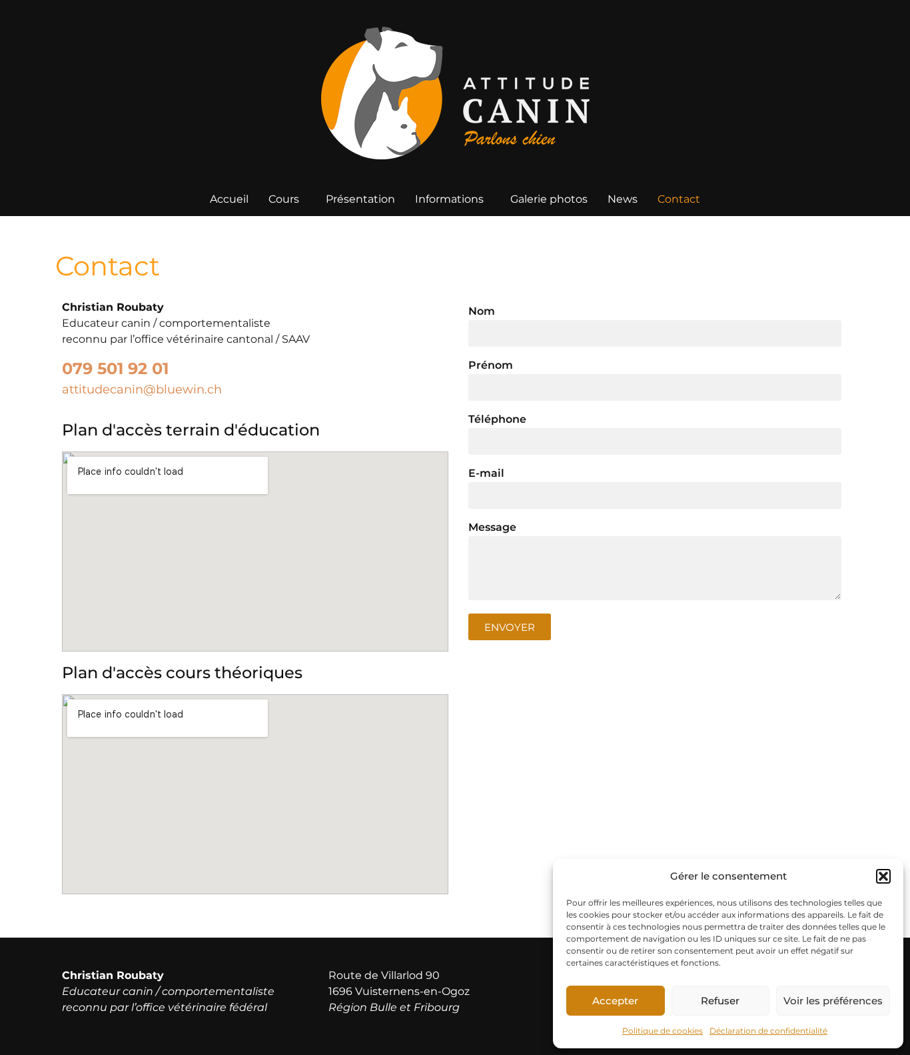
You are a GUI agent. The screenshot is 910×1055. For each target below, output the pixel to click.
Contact (679, 199)
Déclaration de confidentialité (768, 1031)
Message (492, 528)
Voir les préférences (833, 1000)
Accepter (615, 1000)
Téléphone (497, 419)
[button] (883, 876)
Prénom (490, 365)
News (623, 199)
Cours (283, 199)
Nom (481, 311)
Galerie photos (549, 199)
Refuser (720, 1000)
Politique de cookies (662, 1031)
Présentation (360, 199)
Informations (449, 199)
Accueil (229, 199)
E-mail (486, 473)
